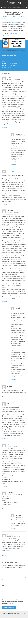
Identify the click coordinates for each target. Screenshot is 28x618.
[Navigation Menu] (26, 7)
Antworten (4, 127)
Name (4, 580)
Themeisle (14, 615)
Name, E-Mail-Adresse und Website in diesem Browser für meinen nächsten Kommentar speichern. (12, 601)
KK (8, 445)
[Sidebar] (1, 7)
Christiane (11, 171)
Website (4, 592)
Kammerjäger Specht (13, 22)
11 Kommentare (21, 16)
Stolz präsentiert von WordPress (9, 613)
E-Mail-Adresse (6, 586)
